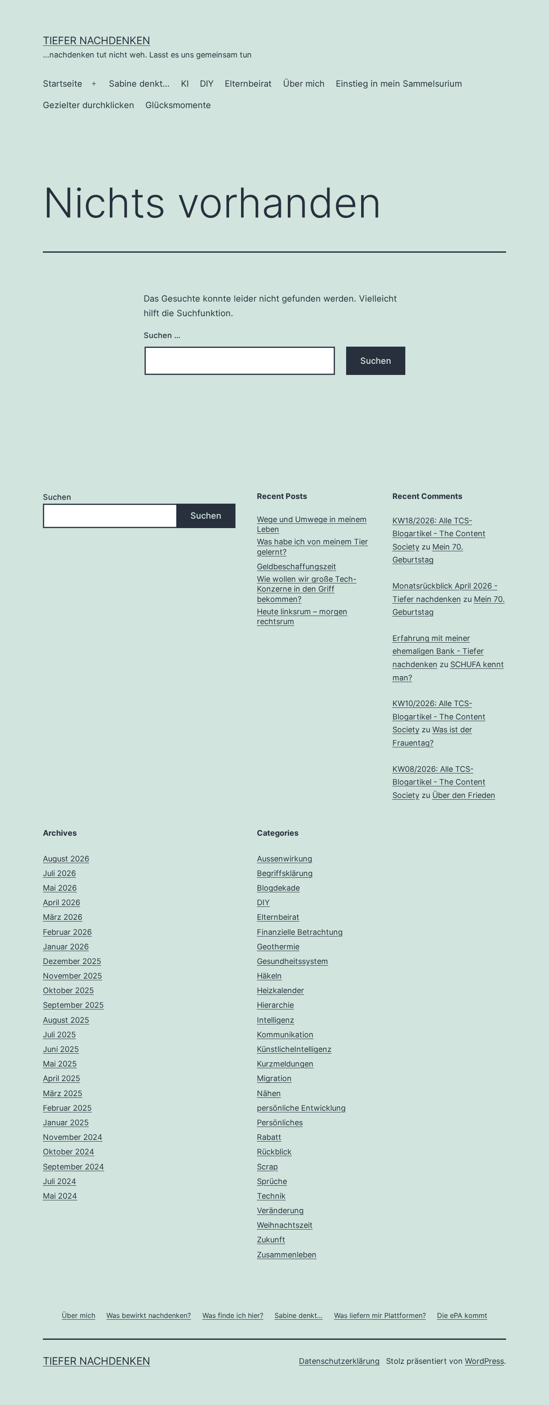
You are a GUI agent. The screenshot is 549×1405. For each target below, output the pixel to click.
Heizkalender (280, 990)
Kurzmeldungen (285, 1063)
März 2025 (62, 1093)
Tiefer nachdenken (96, 40)
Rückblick (274, 1151)
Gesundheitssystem (292, 961)
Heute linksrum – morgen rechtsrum (302, 616)
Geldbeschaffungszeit (296, 566)
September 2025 (73, 1004)
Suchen (57, 497)
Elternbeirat (248, 84)
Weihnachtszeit (285, 1225)
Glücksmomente (178, 105)
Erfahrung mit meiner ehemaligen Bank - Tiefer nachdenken (438, 651)
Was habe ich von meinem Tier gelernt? (312, 546)
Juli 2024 (59, 1181)
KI (185, 84)
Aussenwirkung (284, 858)
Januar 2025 (66, 1122)
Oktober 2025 (68, 990)
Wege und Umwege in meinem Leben (312, 524)
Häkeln (269, 975)
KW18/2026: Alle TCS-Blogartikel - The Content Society (439, 533)
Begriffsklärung (285, 873)
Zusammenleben (287, 1254)
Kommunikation (285, 1034)
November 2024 (73, 1137)
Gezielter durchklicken (88, 105)
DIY (207, 84)
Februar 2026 (67, 932)
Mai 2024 (60, 1195)
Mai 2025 (60, 1063)
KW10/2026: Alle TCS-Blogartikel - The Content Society (439, 716)
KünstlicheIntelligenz (294, 1049)
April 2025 (61, 1078)
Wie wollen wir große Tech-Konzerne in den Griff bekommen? (306, 589)
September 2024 (73, 1166)
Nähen (269, 1093)
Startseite (62, 84)
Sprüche (272, 1181)
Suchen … (162, 335)
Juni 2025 (61, 1049)
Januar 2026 (66, 946)
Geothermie (278, 946)
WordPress (484, 1361)
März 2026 (62, 917)
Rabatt (269, 1137)
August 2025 (66, 1019)
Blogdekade (278, 887)
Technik (271, 1195)
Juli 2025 (59, 1034)
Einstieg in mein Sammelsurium (399, 84)
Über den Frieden (463, 795)
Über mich (304, 84)
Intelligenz (275, 1019)
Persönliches (280, 1122)
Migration (274, 1078)
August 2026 (66, 858)
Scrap (267, 1166)
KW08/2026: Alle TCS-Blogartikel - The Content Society (439, 782)
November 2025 (72, 975)
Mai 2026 (60, 887)
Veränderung (280, 1210)
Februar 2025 (67, 1107)
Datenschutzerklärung (339, 1361)
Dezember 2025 (72, 961)
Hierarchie (275, 1004)
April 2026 (61, 902)
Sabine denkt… (139, 84)
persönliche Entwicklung (301, 1107)
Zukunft (271, 1239)
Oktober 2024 (68, 1151)
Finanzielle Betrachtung (300, 932)
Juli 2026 (59, 873)
